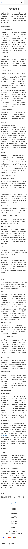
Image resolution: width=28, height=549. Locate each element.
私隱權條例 (14, 521)
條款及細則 (14, 523)
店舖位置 (14, 513)
